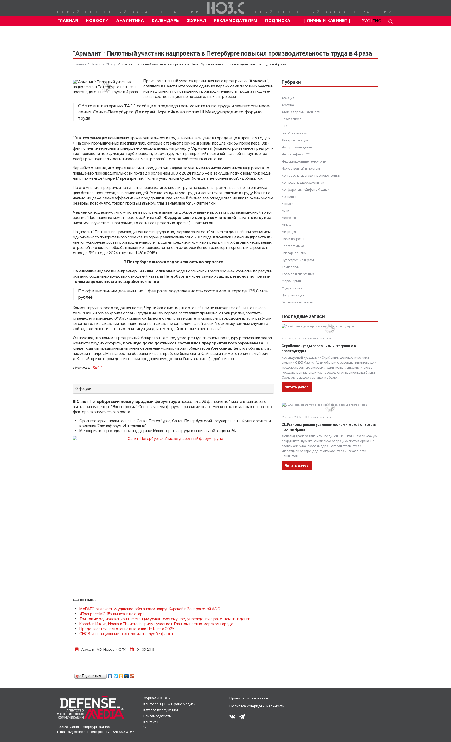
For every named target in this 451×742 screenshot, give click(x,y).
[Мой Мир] (126, 675)
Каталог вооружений (160, 710)
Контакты (150, 722)
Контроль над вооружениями (303, 183)
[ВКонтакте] (110, 675)
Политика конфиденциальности (256, 706)
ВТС (285, 126)
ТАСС (97, 367)
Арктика (288, 105)
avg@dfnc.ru (77, 731)
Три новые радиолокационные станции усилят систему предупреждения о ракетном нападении (164, 618)
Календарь (165, 20)
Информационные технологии (304, 161)
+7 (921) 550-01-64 (120, 731)
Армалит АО (91, 649)
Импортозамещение (297, 147)
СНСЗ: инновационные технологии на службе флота (126, 633)
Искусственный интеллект (301, 168)
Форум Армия (292, 281)
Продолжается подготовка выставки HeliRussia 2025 (127, 628)
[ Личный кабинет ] (327, 20)
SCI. (284, 91)
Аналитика (130, 20)
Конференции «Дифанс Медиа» (305, 190)
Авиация (288, 98)
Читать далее (296, 387)
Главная (67, 20)
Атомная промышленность (301, 112)
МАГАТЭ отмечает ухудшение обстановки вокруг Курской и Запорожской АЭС (149, 609)
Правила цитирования (248, 698)
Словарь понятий (294, 253)
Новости (97, 20)
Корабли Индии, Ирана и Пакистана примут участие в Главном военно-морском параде (156, 623)
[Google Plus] (132, 675)
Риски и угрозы (293, 239)
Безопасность (292, 119)
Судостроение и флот (298, 260)
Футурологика (292, 288)
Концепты (289, 197)
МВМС (286, 225)
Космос (287, 204)
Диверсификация (295, 140)
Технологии (290, 267)
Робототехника (293, 246)
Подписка (277, 20)
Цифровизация (293, 295)
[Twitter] (115, 675)
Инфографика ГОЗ (296, 154)
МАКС (286, 211)
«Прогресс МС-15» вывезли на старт (111, 614)
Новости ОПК (102, 64)
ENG (376, 20)
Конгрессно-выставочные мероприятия (311, 175)
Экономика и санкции (297, 302)
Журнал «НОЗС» (156, 698)
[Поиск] (391, 21)
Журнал (196, 20)
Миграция (289, 232)
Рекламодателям (235, 20)
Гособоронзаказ (294, 133)
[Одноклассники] (121, 675)
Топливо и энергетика (298, 274)
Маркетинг (289, 218)
